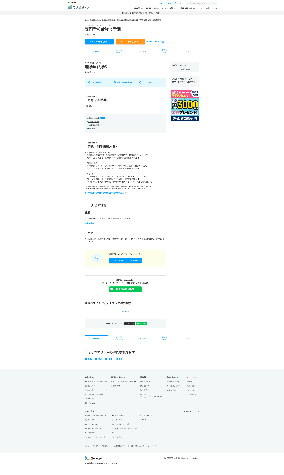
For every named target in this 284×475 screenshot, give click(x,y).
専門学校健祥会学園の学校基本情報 (127, 20)
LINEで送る (142, 323)
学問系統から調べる (173, 381)
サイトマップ (152, 446)
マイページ (190, 377)
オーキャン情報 (99, 42)
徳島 (90, 359)
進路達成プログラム (91, 433)
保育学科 (91, 129)
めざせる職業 (96, 82)
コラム (214, 8)
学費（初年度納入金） (125, 82)
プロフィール (191, 390)
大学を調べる (138, 8)
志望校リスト (191, 381)
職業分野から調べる (146, 386)
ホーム (87, 20)
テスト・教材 (204, 8)
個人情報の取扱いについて (136, 446)
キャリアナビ (116, 420)
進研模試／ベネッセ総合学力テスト (95, 415)
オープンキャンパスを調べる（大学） (96, 381)
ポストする (130, 323)
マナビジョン (78, 7)
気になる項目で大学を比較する (94, 394)
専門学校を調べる (152, 8)
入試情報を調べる (90, 390)
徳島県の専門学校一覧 (108, 20)
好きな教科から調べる (173, 386)
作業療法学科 (93, 122)
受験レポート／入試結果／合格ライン (123, 428)
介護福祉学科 (93, 125)
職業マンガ (152, 396)
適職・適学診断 (144, 390)
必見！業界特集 (115, 386)
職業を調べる (144, 377)
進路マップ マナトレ (146, 415)
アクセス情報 (147, 82)
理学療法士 (89, 106)
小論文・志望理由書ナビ (119, 424)
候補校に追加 (154, 41)
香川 (100, 359)
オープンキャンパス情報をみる (125, 260)
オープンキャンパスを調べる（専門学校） (123, 381)
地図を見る (89, 223)
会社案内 (196, 458)
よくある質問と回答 (118, 446)
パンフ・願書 (130, 42)
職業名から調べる (145, 381)
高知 (120, 359)
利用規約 (105, 446)
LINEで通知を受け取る (125, 289)
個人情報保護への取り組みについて (176, 458)
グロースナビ (116, 437)
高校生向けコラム (90, 403)
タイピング (143, 420)
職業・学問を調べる (188, 8)
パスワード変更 (191, 394)
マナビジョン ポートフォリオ (94, 437)
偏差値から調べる (90, 386)
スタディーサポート (91, 420)
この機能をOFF (184, 69)
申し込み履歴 (191, 386)
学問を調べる (172, 377)
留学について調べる (91, 399)
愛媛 (110, 359)
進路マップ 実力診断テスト (93, 428)
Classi (113, 433)
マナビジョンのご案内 (91, 446)
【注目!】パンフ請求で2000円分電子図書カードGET (140, 13)
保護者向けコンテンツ (191, 411)
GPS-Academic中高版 (118, 415)
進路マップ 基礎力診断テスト (94, 424)
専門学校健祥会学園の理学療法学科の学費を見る (104, 193)
